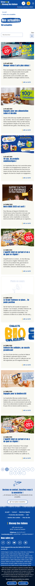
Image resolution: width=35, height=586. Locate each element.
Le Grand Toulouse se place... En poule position (16, 301)
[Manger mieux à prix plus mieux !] (17, 51)
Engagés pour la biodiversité (14, 393)
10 (20, 473)
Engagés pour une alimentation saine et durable (15, 112)
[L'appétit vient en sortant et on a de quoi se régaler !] (17, 238)
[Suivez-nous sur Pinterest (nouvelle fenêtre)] (25, 543)
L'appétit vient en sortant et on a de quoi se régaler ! (16, 253)
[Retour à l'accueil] (5, 2)
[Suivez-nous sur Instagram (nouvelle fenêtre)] (20, 543)
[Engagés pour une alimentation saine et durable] (17, 97)
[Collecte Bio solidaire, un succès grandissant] (17, 333)
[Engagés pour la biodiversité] (17, 379)
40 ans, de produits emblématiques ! (12, 160)
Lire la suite (27, 82)
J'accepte (23, 583)
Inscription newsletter (18, 502)
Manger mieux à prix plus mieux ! (16, 65)
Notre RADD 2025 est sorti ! (14, 206)
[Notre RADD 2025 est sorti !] (17, 192)
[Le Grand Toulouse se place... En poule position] (17, 286)
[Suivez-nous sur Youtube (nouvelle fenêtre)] (14, 543)
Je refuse (11, 583)
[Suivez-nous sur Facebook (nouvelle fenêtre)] (3, 543)
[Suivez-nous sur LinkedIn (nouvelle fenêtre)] (9, 543)
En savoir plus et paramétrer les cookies (17, 579)
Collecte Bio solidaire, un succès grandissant (16, 349)
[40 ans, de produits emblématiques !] (17, 144)
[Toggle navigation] (33, 4)
